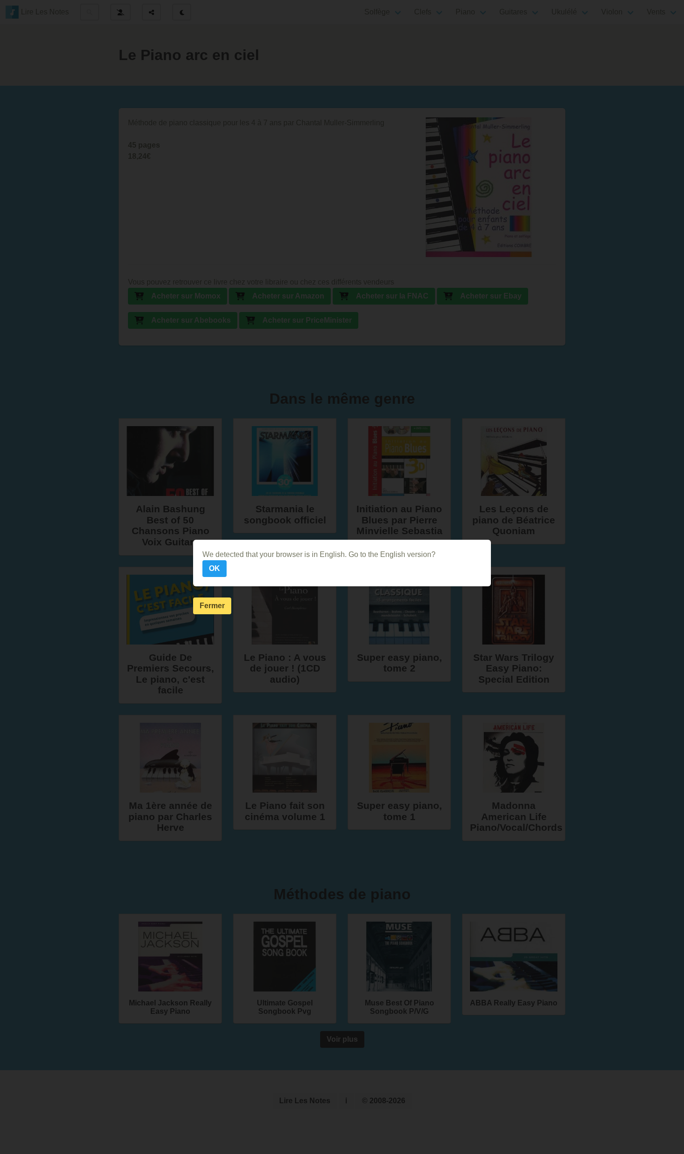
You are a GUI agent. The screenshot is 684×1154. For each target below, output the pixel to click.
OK (214, 568)
